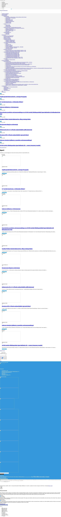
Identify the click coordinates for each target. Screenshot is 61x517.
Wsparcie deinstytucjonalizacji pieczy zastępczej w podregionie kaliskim (16, 70)
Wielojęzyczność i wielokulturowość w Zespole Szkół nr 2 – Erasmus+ (16, 85)
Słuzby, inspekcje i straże (9, 30)
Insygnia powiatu (8, 26)
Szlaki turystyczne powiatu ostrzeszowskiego (10, 86)
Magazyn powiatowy (7, 37)
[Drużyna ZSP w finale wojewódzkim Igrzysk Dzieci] (11, 302)
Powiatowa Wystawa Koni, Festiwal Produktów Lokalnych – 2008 (16, 51)
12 (2, 356)
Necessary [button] (1, 495)
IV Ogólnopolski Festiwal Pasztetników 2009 (12, 55)
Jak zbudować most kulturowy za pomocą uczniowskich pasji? (15, 76)
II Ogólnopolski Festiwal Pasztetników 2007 (12, 53)
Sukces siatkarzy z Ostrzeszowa (9, 107)
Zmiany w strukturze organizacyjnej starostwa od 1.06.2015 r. (15, 28)
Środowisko (7, 33)
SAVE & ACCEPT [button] (3, 503)
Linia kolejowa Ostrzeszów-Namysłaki (10, 42)
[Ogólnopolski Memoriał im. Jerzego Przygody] (11, 165)
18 (1, 357)
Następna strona (2, 350)
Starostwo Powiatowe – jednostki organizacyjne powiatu (12, 27)
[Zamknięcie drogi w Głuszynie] (7, 408)
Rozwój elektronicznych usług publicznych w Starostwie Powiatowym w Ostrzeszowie (19, 63)
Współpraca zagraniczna (7, 39)
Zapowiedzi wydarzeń (44, 476)
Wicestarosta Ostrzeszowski (10, 21)
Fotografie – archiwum (9, 45)
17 (0, 357)
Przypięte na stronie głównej (6, 372)
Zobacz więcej (50, 485)
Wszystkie (36, 476)
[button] (4, 508)
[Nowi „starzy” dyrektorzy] (9, 461)
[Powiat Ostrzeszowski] (3, 10)
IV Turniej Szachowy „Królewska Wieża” (11, 102)
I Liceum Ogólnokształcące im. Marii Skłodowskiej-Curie (12, 71)
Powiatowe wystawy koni (8, 49)
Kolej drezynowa (8, 44)
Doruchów (3, 2)
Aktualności (4, 14)
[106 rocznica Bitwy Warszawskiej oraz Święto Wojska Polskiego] (9, 472)
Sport (1, 93)
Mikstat (3, 7)
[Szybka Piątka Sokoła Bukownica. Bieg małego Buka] (11, 244)
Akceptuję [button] (46, 485)
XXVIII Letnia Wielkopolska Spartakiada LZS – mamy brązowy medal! (20, 145)
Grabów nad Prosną (5, 3)
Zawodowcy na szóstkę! (9, 83)
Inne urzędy (7, 31)
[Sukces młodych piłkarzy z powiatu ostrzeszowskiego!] (11, 321)
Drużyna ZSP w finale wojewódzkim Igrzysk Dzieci (14, 135)
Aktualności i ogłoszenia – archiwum (11, 47)
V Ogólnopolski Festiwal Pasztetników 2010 (12, 56)
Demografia (7, 34)
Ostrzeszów (3, 6)
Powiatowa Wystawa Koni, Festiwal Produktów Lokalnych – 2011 (16, 50)
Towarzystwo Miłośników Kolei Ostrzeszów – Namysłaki (14, 46)
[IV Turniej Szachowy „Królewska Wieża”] (9, 429)
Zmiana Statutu (8, 25)
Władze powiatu (6, 16)
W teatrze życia (8, 78)
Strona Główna (5, 13)
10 (0, 356)
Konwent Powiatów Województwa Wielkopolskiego (10, 371)
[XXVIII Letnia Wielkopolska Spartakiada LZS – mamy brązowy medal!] (11, 341)
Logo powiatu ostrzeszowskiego (9, 35)
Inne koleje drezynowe (9, 48)
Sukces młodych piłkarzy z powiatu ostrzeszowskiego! (16, 140)
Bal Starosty (5, 58)
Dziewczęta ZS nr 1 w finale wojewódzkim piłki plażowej (16, 130)
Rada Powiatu (8, 18)
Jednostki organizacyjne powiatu (11, 29)
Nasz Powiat (4, 15)
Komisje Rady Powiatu (9, 19)
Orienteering (6, 89)
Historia (7, 43)
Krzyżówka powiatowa (7, 38)
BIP (2, 91)
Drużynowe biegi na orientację (9, 124)
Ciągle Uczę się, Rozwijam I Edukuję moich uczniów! (14, 75)
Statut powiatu (8, 24)
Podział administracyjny (7, 32)
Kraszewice (3, 5)
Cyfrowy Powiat (8, 65)
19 (2, 357)
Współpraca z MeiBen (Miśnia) (10, 41)
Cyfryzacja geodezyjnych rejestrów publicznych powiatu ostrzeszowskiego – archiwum (19, 62)
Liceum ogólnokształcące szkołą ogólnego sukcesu (13, 73)
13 (3, 356)
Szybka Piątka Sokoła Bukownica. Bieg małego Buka (15, 119)
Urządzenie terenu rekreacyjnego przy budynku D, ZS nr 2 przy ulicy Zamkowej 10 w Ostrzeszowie (21, 66)
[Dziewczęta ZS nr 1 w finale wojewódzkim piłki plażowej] (11, 283)
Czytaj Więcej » (4, 173)
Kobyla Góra (4, 4)
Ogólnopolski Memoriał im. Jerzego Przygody (13, 96)
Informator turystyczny (7, 88)
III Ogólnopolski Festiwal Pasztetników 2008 (12, 54)
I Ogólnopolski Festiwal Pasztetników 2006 (12, 52)
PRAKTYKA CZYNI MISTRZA (11, 82)
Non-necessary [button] (2, 499)
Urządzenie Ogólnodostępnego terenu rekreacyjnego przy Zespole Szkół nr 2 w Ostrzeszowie (20, 81)
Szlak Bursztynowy (7, 90)
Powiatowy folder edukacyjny (8, 36)
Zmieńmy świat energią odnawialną (11, 74)
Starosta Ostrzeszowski (9, 20)
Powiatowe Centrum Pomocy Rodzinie (10, 69)
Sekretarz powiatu (8, 22)
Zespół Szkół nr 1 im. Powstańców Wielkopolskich (11, 79)
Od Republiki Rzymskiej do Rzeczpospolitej (12, 77)
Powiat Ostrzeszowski (7, 61)
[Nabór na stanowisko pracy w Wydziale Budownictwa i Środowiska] (9, 419)
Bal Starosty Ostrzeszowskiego (10, 59)
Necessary (2, 496)
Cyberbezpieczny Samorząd (10, 67)
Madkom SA (6, 481)
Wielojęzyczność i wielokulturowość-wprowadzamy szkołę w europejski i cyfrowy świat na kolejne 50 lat (22, 84)
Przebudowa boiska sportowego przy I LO (12, 72)
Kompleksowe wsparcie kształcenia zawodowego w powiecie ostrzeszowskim (17, 64)
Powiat (5, 23)
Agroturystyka (6, 87)
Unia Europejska (5, 60)
